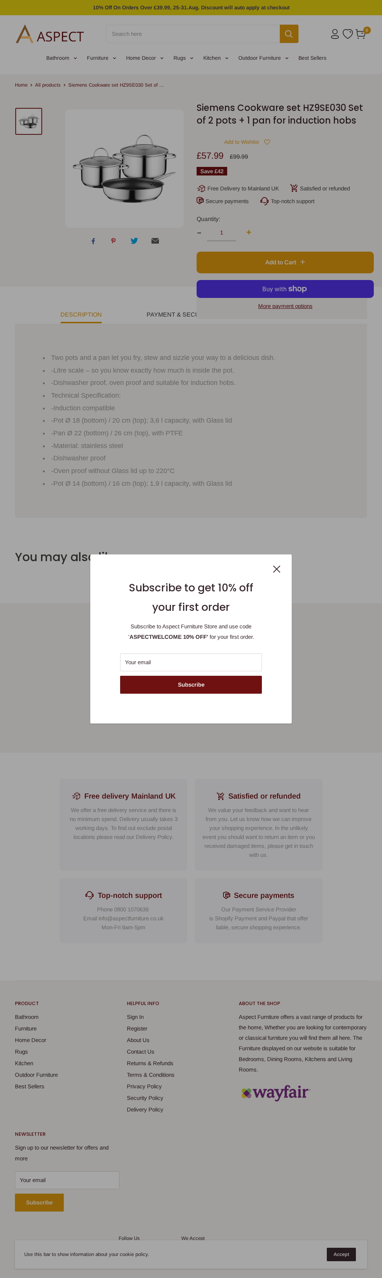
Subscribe (191, 684)
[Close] (277, 568)
